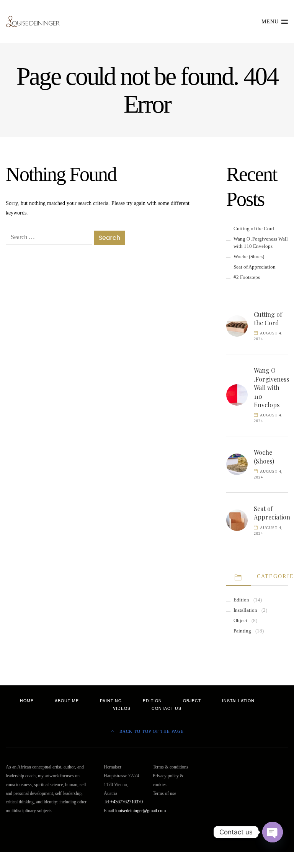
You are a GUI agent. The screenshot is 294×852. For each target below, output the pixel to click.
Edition (241, 600)
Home (27, 700)
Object (240, 620)
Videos (122, 708)
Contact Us (166, 708)
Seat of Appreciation (255, 267)
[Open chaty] (272, 832)
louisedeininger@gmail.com (140, 810)
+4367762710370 (126, 801)
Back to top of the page (151, 731)
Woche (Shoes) (249, 256)
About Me (67, 700)
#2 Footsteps (247, 277)
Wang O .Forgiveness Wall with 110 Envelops (271, 387)
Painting (242, 631)
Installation (245, 610)
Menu (271, 22)
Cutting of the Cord (254, 228)
